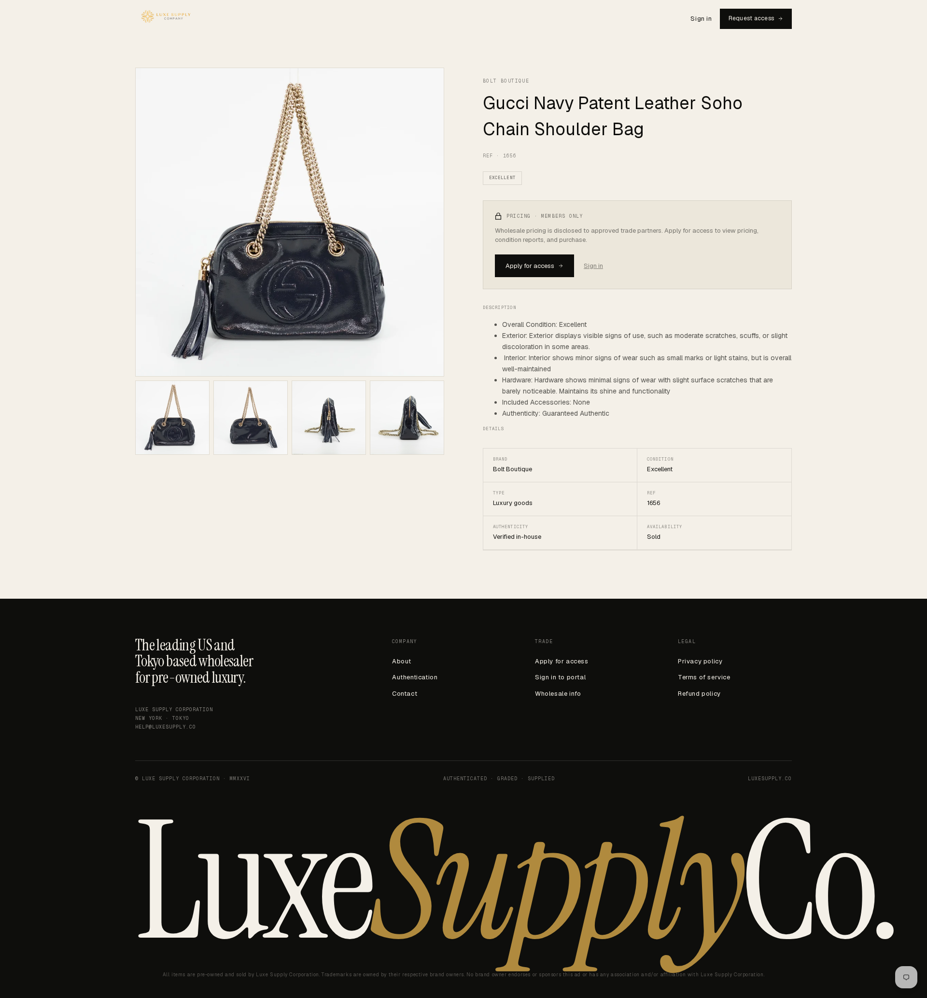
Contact (404, 693)
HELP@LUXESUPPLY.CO (165, 727)
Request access (751, 18)
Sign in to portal (560, 677)
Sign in (701, 18)
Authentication (414, 677)
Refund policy (699, 693)
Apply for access (530, 266)
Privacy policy (700, 661)
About (401, 661)
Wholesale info (558, 693)
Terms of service (704, 677)
